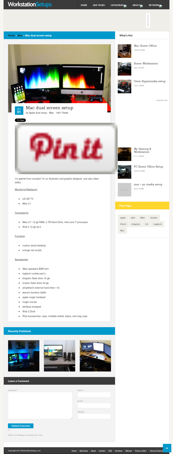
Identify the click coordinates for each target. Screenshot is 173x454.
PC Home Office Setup (148, 166)
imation (153, 217)
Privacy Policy (141, 450)
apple (123, 217)
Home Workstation (146, 63)
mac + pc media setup (148, 184)
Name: (81, 390)
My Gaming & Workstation (142, 150)
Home (84, 5)
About (93, 450)
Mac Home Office (145, 45)
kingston (136, 224)
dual (133, 217)
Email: (80, 401)
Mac (20, 35)
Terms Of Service (157, 450)
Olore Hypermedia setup (150, 81)
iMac (142, 217)
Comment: (12, 390)
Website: (81, 411)
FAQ (110, 450)
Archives (118, 450)
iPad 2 (123, 224)
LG (146, 224)
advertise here (162, 100)
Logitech (157, 224)
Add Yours (99, 5)
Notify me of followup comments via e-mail (25, 435)
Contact (102, 450)
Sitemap (128, 450)
